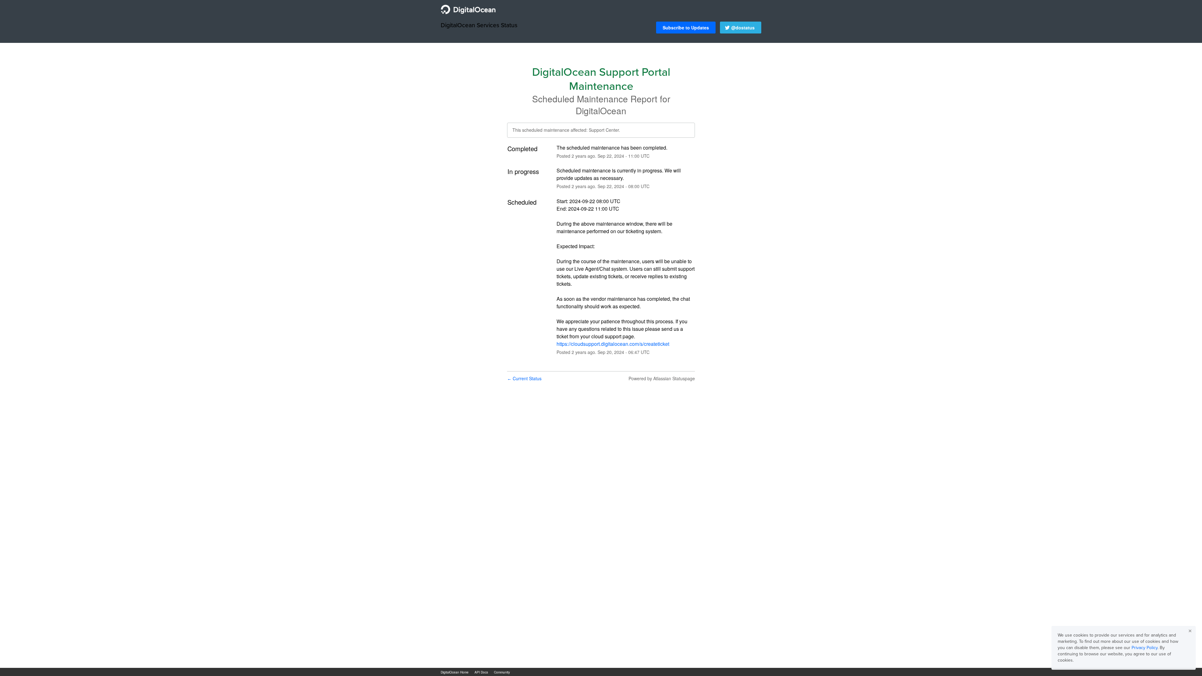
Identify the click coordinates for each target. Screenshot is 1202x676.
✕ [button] (1190, 631)
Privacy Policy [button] (1145, 647)
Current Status (524, 378)
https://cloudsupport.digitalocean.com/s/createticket (613, 343)
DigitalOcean (601, 110)
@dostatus (743, 27)
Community (502, 672)
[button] (686, 27)
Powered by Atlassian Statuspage (662, 378)
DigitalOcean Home (455, 672)
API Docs (481, 672)
